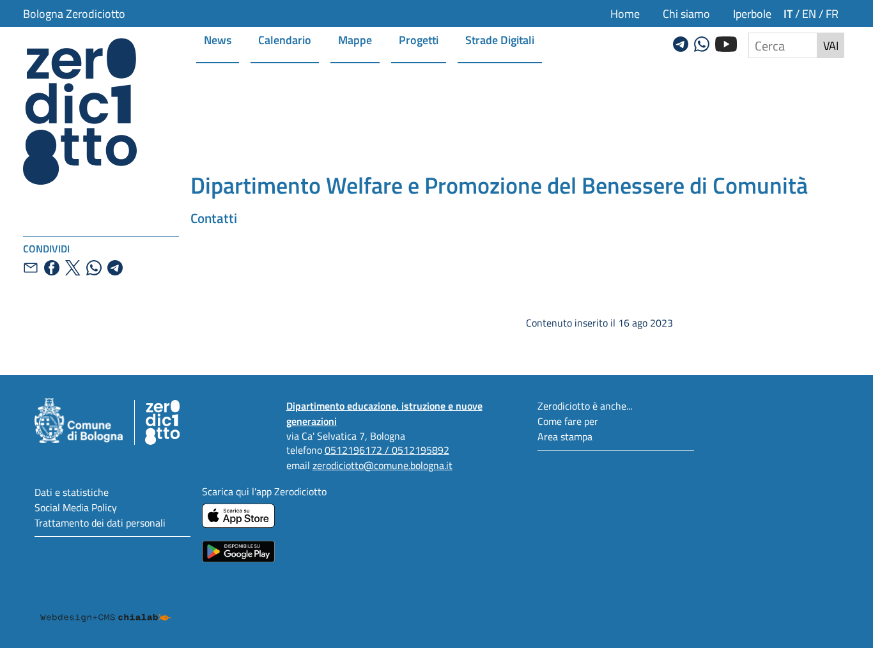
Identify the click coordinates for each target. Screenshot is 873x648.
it (788, 13)
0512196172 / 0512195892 (387, 449)
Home (625, 13)
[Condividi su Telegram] (115, 267)
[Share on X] (73, 267)
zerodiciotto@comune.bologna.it (382, 465)
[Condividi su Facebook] (51, 267)
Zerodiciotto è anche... (584, 405)
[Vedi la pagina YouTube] (726, 42)
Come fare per (567, 421)
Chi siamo (686, 13)
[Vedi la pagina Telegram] (680, 42)
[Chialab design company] (105, 606)
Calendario (284, 39)
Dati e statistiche (72, 491)
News (217, 39)
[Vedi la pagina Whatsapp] (701, 42)
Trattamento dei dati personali (100, 522)
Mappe (355, 39)
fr (832, 13)
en (809, 13)
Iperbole (752, 13)
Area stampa (564, 436)
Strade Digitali (499, 39)
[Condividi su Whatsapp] (94, 267)
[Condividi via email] (30, 267)
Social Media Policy (76, 507)
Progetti (418, 39)
